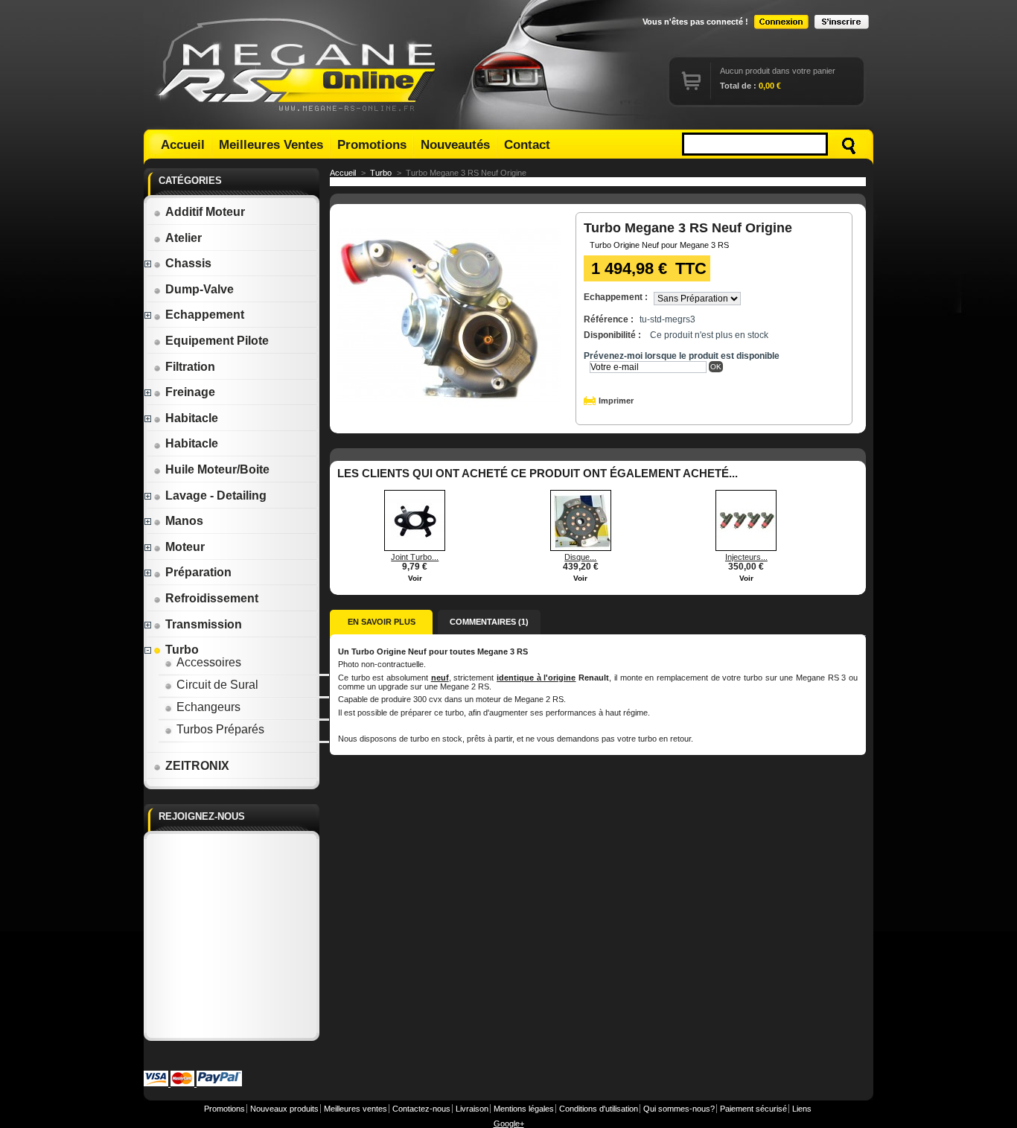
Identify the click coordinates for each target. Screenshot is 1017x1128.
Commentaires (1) (489, 621)
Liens (802, 1108)
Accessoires (208, 662)
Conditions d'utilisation (598, 1108)
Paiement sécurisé (753, 1108)
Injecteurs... (746, 556)
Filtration (190, 366)
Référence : (609, 319)
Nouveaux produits (284, 1108)
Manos (184, 520)
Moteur (185, 547)
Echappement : (616, 297)
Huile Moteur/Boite (217, 469)
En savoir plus (381, 621)
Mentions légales (524, 1108)
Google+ (509, 1123)
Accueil (183, 144)
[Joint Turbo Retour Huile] (414, 548)
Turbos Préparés (220, 729)
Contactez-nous (421, 1108)
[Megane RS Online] (298, 65)
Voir (415, 578)
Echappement (204, 314)
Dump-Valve (199, 289)
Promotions (372, 144)
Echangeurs (208, 707)
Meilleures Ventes (271, 144)
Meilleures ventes (355, 1108)
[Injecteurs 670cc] (746, 548)
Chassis (188, 263)
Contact (527, 144)
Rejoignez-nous (202, 816)
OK (715, 367)
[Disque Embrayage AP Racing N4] (580, 548)
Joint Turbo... (415, 556)
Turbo (182, 649)
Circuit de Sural (217, 684)
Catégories (190, 180)
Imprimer (616, 400)
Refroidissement (211, 598)
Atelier (183, 238)
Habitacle (191, 418)
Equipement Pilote (217, 340)
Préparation (198, 572)
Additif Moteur (205, 211)
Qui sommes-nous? (679, 1108)
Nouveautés (455, 144)
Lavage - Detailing (216, 495)
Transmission (203, 624)
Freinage (190, 392)
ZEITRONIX (197, 765)
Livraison (472, 1108)
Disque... (580, 556)
